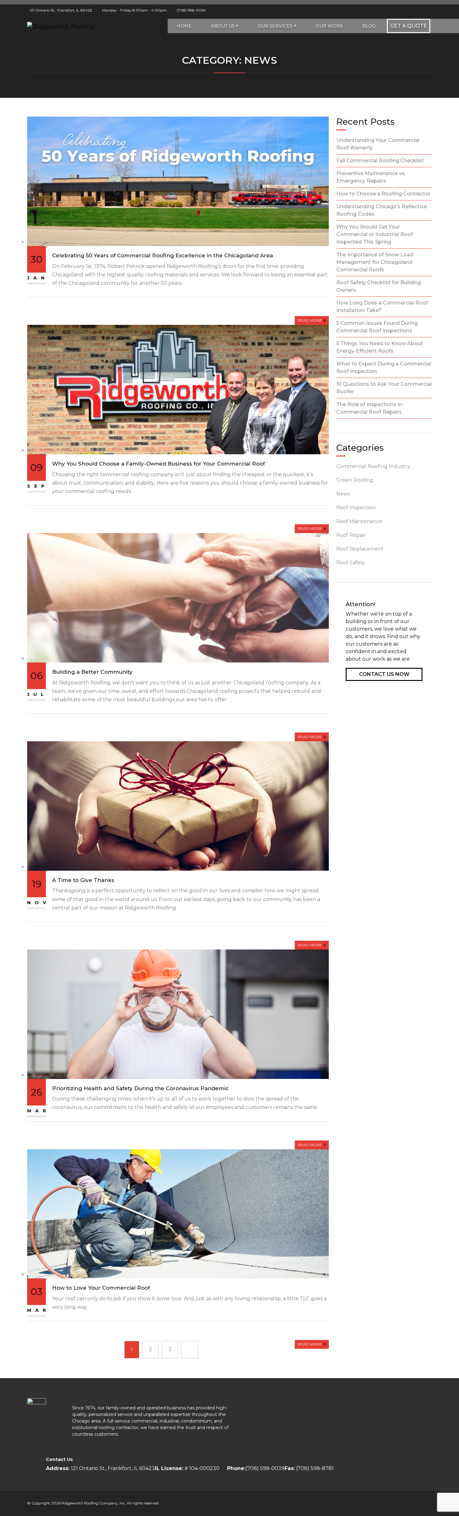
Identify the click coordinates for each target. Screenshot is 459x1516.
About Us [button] (223, 26)
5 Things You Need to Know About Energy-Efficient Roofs (379, 347)
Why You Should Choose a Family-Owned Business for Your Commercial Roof (158, 464)
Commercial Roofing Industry (373, 466)
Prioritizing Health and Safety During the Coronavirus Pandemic (140, 1088)
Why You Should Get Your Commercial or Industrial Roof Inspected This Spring (374, 234)
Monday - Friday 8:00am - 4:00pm (134, 10)
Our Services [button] (275, 26)
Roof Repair (351, 535)
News (343, 494)
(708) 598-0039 (191, 10)
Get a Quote (408, 26)
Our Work (329, 26)
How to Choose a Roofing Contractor (383, 194)
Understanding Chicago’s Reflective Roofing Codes (381, 210)
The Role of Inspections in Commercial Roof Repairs (369, 408)
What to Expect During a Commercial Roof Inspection (383, 367)
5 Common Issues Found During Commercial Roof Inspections (377, 327)
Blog (369, 26)
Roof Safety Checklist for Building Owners (378, 286)
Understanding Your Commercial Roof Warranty (377, 144)
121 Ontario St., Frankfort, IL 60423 (61, 10)
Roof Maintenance (359, 521)
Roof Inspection (356, 508)
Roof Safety (350, 563)
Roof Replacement (360, 549)
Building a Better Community (92, 672)
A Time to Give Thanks (83, 880)
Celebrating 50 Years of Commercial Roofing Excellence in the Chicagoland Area (162, 255)
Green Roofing (354, 480)
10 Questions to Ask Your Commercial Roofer (384, 388)
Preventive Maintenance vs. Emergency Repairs (371, 177)
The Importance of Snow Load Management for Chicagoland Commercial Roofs (374, 262)
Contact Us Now (384, 674)
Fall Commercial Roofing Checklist (380, 161)
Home (184, 26)
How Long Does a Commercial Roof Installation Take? (382, 306)
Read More (310, 320)
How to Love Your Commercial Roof (101, 1288)
